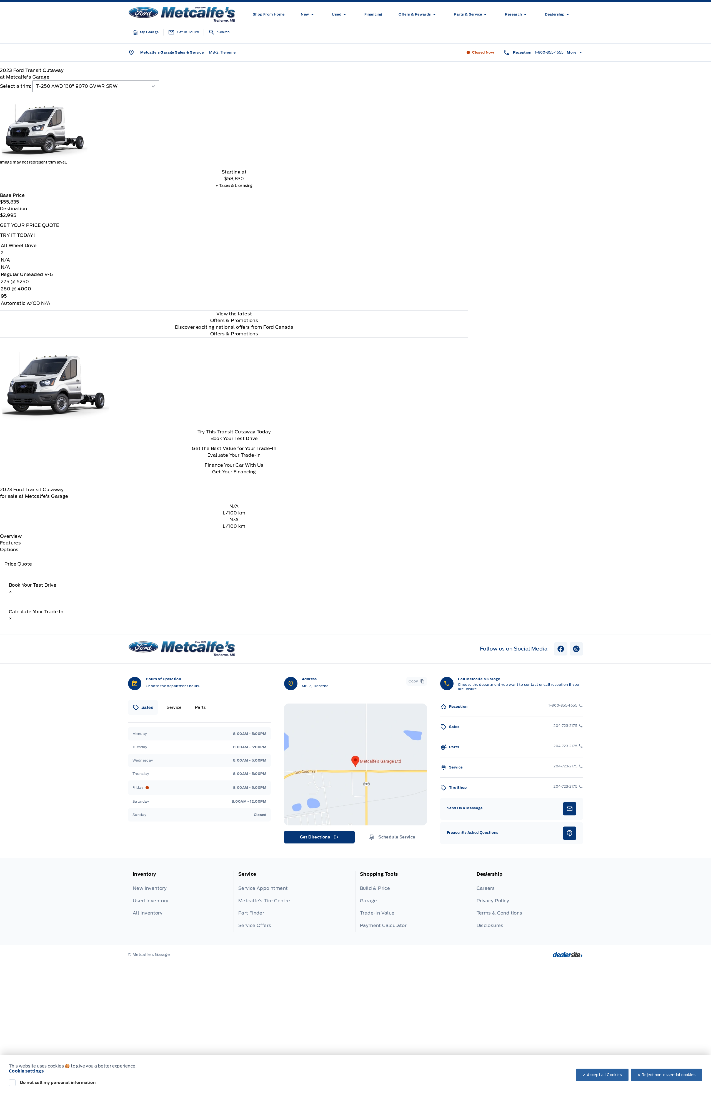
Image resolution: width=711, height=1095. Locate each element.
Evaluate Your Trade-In (234, 455)
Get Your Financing (234, 471)
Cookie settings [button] (26, 1071)
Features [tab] (10, 543)
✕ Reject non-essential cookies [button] (666, 1075)
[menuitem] (269, 14)
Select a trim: (15, 86)
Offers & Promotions (234, 333)
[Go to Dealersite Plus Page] (568, 954)
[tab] (143, 707)
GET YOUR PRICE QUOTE (29, 225)
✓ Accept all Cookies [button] (602, 1075)
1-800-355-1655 (549, 52)
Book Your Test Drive (234, 438)
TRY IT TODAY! (17, 235)
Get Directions (319, 838)
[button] (146, 32)
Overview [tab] (11, 536)
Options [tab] (9, 549)
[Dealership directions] (355, 764)
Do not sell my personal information (58, 1082)
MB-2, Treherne (222, 52)
